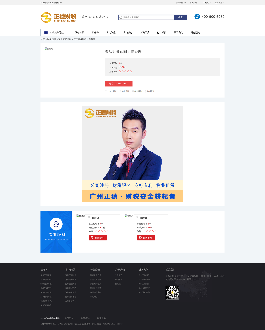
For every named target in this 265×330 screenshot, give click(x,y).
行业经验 (161, 32)
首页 (42, 39)
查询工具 (144, 32)
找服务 (95, 32)
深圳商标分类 (70, 292)
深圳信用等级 (46, 297)
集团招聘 (193, 3)
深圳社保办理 (46, 284)
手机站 (206, 3)
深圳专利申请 (95, 288)
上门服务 (127, 32)
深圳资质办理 (46, 305)
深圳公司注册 (95, 275)
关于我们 (180, 3)
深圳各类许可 (70, 301)
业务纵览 (218, 3)
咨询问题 (111, 32)
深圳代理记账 (95, 279)
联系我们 (118, 284)
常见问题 (94, 297)
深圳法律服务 (144, 292)
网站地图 (96, 323)
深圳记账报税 (64, 39)
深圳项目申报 (46, 292)
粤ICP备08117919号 (113, 323)
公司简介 (118, 275)
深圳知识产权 (46, 288)
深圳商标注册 (95, 284)
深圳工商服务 (46, 275)
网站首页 (79, 32)
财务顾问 (195, 32)
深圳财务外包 (46, 301)
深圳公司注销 (95, 292)
